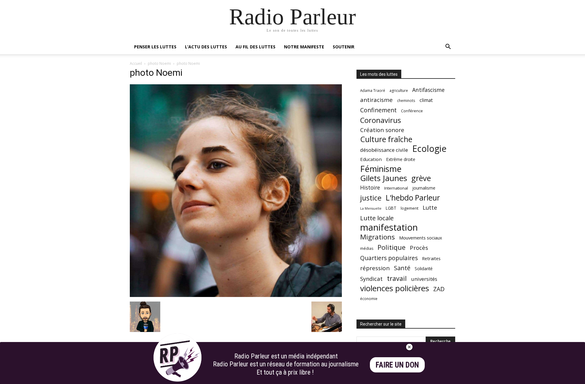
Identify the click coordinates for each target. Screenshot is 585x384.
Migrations (377, 237)
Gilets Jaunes (383, 178)
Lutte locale (377, 218)
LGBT (391, 208)
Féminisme (381, 169)
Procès (419, 247)
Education (371, 159)
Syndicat (371, 278)
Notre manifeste (304, 47)
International (396, 188)
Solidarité (424, 268)
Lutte (430, 207)
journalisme (423, 188)
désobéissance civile (384, 150)
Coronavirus (380, 120)
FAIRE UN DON (397, 365)
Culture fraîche (386, 139)
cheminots (406, 100)
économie (369, 298)
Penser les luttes (155, 47)
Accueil (136, 63)
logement (409, 208)
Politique (392, 247)
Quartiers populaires (389, 258)
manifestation (389, 227)
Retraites (431, 258)
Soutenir (343, 47)
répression (375, 268)
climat (426, 100)
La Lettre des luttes (439, 378)
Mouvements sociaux (420, 238)
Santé (402, 268)
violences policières (394, 288)
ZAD (439, 289)
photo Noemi (159, 63)
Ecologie (429, 148)
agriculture (398, 90)
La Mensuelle (370, 208)
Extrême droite (400, 159)
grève (421, 178)
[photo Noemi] (236, 295)
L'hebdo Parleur (413, 197)
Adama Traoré (372, 90)
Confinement (378, 110)
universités (424, 279)
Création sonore (382, 130)
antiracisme (376, 100)
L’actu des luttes (206, 47)
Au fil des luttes (255, 47)
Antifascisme (428, 90)
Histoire (370, 187)
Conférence (412, 110)
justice (370, 198)
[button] (448, 47)
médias (366, 248)
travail (397, 278)
